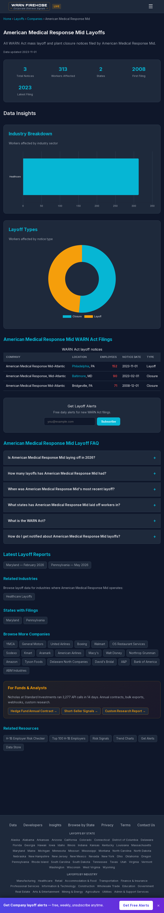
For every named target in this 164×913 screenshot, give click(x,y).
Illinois (71, 845)
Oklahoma (132, 856)
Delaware (147, 839)
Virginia (134, 862)
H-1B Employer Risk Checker (25, 738)
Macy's (94, 653)
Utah (123, 862)
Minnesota (59, 850)
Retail (58, 880)
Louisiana (122, 845)
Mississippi (89, 850)
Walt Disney (114, 653)
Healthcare (45, 880)
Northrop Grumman (142, 653)
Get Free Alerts (136, 905)
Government (146, 886)
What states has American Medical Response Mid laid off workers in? (64, 505)
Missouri (73, 850)
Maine (31, 850)
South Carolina (60, 862)
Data (13, 825)
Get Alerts (147, 738)
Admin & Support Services (131, 891)
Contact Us (146, 825)
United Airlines (60, 644)
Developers (32, 825)
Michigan (44, 850)
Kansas (95, 845)
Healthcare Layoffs (19, 596)
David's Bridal (104, 661)
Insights (55, 825)
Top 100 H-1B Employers (68, 738)
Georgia (29, 845)
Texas (114, 862)
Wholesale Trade (108, 886)
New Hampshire (39, 856)
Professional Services (24, 886)
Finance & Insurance (134, 880)
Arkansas (43, 839)
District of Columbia (125, 839)
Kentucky (108, 845)
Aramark (45, 653)
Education (128, 886)
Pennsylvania (35, 620)
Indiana (82, 845)
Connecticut (102, 839)
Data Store (13, 747)
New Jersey (59, 856)
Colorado (85, 839)
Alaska (15, 839)
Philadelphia (80, 366)
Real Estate (22, 891)
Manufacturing (26, 880)
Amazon (12, 661)
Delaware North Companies (69, 661)
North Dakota (142, 850)
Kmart (28, 653)
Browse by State (81, 825)
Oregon (146, 856)
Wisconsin (73, 867)
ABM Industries (16, 670)
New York (108, 856)
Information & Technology (59, 886)
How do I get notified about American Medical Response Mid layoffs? (64, 536)
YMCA (10, 644)
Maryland (12, 620)
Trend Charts (125, 738)
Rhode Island (40, 862)
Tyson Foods (34, 661)
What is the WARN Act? (26, 521)
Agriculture (92, 891)
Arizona (57, 839)
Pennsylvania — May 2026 (69, 565)
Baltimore (79, 376)
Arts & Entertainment (46, 891)
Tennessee (100, 862)
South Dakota (81, 862)
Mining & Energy (72, 891)
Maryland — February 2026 (25, 565)
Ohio (120, 856)
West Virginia (91, 867)
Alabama (28, 839)
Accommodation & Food (81, 880)
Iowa (52, 845)
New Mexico (78, 856)
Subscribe (108, 421)
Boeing (82, 644)
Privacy (107, 825)
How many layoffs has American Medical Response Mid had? (57, 473)
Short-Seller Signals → (81, 711)
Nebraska (19, 856)
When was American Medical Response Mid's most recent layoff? (61, 489)
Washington (56, 867)
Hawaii (42, 845)
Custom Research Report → (125, 711)
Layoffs (19, 19)
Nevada (94, 856)
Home (7, 19)
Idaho (61, 845)
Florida (17, 845)
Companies (34, 19)
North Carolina (122, 850)
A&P (124, 661)
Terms (125, 825)
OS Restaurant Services (128, 644)
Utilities (107, 891)
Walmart (99, 644)
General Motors (32, 644)
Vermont (146, 862)
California (70, 839)
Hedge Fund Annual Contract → (34, 711)
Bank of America (145, 661)
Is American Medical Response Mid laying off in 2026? (51, 458)
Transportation (108, 880)
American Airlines (69, 653)
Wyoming (109, 867)
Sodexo (11, 653)
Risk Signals (101, 738)
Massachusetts (141, 845)
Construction (86, 886)
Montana (104, 850)
